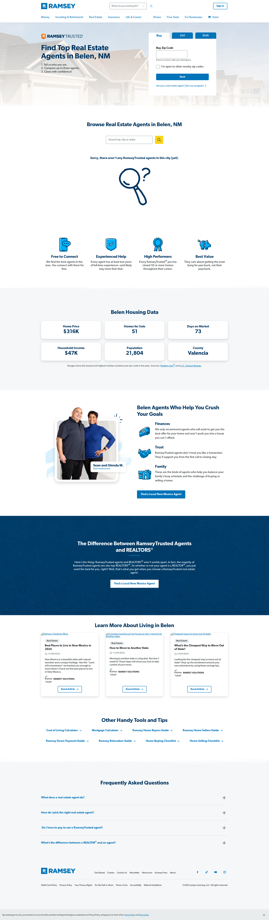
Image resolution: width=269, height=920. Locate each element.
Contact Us (122, 873)
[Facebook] (197, 872)
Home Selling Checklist (204, 741)
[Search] (151, 6)
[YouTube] (215, 872)
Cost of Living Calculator (62, 730)
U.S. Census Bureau (190, 366)
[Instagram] (224, 872)
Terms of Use (144, 915)
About (173, 873)
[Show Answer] (224, 797)
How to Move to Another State (129, 648)
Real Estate (95, 17)
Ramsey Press (161, 873)
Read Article (68, 689)
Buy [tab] (159, 35)
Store (215, 17)
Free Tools (173, 17)
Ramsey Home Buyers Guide (150, 730)
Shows (157, 17)
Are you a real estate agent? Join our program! (180, 86)
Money (45, 17)
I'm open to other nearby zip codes (182, 66)
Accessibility (135, 885)
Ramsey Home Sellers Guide (201, 730)
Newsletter (134, 873)
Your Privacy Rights (83, 885)
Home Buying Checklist (161, 741)
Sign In (220, 6)
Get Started (99, 873)
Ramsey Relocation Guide (115, 741)
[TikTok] (206, 872)
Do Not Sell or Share (104, 885)
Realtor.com (167, 366)
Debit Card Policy (49, 885)
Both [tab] (206, 35)
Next (182, 77)
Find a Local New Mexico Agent (161, 494)
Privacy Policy (130, 915)
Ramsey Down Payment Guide (65, 741)
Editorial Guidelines (153, 885)
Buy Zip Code (164, 48)
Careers (110, 873)
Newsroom (147, 873)
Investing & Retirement (69, 17)
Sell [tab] (182, 35)
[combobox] (132, 6)
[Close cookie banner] (264, 915)
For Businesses (193, 17)
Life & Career (133, 17)
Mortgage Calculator (105, 730)
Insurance (114, 17)
